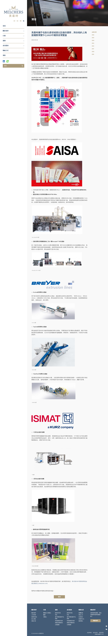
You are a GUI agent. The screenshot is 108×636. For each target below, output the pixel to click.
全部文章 (94, 32)
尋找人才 (81, 615)
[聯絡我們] (106, 626)
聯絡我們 (95, 620)
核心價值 (33, 619)
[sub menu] (22, 31)
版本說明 (95, 632)
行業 (4, 36)
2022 (93, 46)
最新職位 (81, 621)
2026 (93, 35)
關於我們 (5, 31)
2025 (93, 38)
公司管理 (33, 615)
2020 (93, 51)
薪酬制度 (81, 613)
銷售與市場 (58, 613)
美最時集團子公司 (99, 634)
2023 (93, 43)
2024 (93, 40)
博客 (4, 55)
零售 (56, 615)
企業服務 (57, 625)
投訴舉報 (89, 632)
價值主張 (33, 621)
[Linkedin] (4, 61)
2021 (93, 49)
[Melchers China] (13, 11)
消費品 (45, 617)
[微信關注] (106, 629)
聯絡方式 (5, 50)
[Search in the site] (22, 66)
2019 (93, 54)
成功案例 (5, 46)
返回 (59, 597)
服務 (4, 41)
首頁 (4, 26)
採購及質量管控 (59, 623)
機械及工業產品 (47, 613)
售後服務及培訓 (59, 621)
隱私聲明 (101, 632)
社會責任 (81, 617)
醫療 (44, 615)
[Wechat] (7, 61)
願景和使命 (34, 617)
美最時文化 (81, 619)
